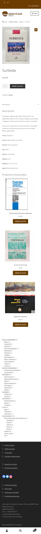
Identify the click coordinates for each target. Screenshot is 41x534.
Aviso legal (8, 489)
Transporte (8, 453)
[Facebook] (3, 476)
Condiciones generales (12, 496)
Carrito (31, 529)
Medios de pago (10, 449)
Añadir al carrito (17, 86)
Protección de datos (11, 468)
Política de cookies (11, 485)
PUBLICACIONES (13, 22)
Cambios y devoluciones (12, 456)
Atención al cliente (11, 464)
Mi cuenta (7, 530)
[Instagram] (10, 476)
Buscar (20, 530)
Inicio (5, 22)
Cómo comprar (9, 445)
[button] (35, 29)
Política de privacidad (11, 492)
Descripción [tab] (6, 104)
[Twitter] (7, 476)
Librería (21, 22)
